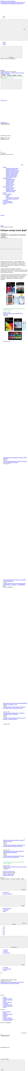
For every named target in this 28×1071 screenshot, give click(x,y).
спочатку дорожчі (22, 234)
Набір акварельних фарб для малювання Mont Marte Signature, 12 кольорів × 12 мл (15, 704)
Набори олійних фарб (8, 875)
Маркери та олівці (7, 178)
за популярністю (4, 234)
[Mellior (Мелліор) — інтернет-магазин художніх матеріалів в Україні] (6, 978)
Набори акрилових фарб (9, 871)
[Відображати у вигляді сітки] (11, 243)
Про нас (19, 2)
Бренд (22, 905)
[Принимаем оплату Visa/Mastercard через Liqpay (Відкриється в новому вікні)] (12, 982)
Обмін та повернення (10, 3)
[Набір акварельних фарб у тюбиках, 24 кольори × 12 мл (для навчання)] (15, 462)
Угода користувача (19, 3)
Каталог (2, 2)
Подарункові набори (8, 202)
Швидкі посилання (8, 2)
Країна (22, 964)
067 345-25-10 (4, 100)
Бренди (5, 203)
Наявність (23, 889)
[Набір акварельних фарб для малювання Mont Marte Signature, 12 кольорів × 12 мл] (15, 585)
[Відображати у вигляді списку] (11, 254)
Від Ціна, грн (4, 878)
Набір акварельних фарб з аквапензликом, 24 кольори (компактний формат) (13, 852)
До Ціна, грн (14, 878)
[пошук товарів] (11, 84)
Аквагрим (5, 200)
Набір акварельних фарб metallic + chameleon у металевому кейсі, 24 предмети (14, 713)
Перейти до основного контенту (8, 1)
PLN (4, 44)
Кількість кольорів (19, 924)
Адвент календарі (7, 201)
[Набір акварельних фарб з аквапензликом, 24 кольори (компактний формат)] (15, 845)
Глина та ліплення (7, 194)
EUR (4, 42)
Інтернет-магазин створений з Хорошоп (10, 983)
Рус (4, 17)
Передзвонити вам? (5, 123)
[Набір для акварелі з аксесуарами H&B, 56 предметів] (15, 293)
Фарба (4, 167)
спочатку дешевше (13, 234)
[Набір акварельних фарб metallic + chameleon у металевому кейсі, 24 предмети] (15, 707)
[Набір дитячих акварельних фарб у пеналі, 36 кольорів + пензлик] (15, 718)
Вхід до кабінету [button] (7, 1011)
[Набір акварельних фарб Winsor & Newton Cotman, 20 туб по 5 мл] (15, 856)
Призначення (14, 947)
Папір (4, 192)
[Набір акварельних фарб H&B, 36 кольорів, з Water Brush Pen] (15, 328)
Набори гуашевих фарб (8, 874)
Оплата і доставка (7, 1017)
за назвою (3, 236)
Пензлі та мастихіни (8, 186)
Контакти (15, 2)
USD (4, 43)
